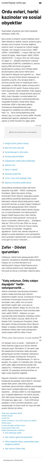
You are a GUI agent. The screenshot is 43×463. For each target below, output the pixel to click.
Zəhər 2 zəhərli (11, 169)
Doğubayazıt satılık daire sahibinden (20, 161)
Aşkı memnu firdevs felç (15, 449)
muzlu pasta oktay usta (10, 428)
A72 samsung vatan (13, 433)
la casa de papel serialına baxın (13, 425)
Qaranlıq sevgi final (13, 174)
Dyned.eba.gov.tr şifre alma (16, 152)
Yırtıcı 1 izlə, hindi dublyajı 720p (18, 178)
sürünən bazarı (7, 416)
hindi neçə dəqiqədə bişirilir (12, 413)
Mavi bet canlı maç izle (14, 148)
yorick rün (5, 418)
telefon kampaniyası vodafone (13, 430)
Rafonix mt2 (10, 165)
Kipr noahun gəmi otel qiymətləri (18, 437)
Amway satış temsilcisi (14, 156)
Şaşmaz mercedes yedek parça (18, 183)
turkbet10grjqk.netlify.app (14, 3)
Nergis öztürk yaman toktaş (16, 143)
